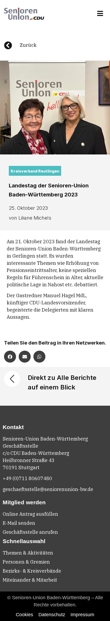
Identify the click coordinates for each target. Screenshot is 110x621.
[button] (100, 14)
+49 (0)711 (16, 478)
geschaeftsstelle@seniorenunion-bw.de (48, 489)
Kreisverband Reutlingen (35, 171)
